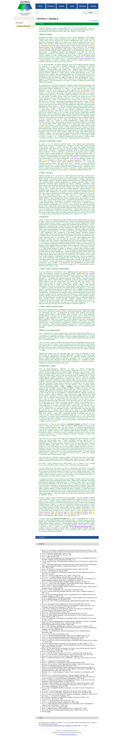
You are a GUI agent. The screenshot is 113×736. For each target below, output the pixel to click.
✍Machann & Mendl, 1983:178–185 (80, 169)
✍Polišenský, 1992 (48, 49)
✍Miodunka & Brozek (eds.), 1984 (64, 47)
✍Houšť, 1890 (50, 123)
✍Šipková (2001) (79, 155)
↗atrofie (72, 68)
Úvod (40, 6)
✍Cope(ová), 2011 (86, 514)
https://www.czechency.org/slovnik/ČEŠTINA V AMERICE (57, 725)
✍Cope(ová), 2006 (61, 514)
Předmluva (51, 6)
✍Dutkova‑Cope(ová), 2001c (83, 512)
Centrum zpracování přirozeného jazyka (69, 734)
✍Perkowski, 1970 (73, 515)
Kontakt (93, 6)
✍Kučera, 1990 (53, 111)
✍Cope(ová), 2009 (73, 514)
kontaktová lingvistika (23, 26)
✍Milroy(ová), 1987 (67, 262)
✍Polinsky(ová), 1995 (85, 77)
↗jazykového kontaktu (85, 58)
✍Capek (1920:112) (58, 104)
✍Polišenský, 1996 (60, 49)
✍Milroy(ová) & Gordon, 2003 (84, 262)
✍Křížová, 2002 (53, 44)
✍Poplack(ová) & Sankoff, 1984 (67, 312)
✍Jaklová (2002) (68, 155)
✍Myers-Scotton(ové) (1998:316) (55, 369)
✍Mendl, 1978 (62, 515)
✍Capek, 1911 (63, 163)
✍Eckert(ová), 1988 (58, 77)
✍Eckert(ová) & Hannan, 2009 (56, 160)
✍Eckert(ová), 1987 (45, 77)
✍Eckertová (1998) (71, 425)
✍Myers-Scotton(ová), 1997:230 (66, 434)
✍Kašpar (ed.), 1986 (71, 153)
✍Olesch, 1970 (87, 119)
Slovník (61, 6)
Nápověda (82, 6)
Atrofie (49, 711)
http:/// (81, 526)
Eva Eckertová (95, 20)
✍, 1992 (64, 119)
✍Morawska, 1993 (81, 47)
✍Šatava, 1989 (71, 49)
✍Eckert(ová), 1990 (71, 77)
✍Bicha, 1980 (76, 119)
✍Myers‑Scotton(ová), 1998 (76, 160)
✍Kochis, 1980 (58, 425)
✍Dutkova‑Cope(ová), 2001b (64, 512)
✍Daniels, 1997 (63, 237)
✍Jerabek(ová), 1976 (87, 90)
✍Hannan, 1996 (52, 515)
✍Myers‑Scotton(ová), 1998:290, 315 (66, 325)
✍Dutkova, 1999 (87, 510)
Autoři (72, 6)
